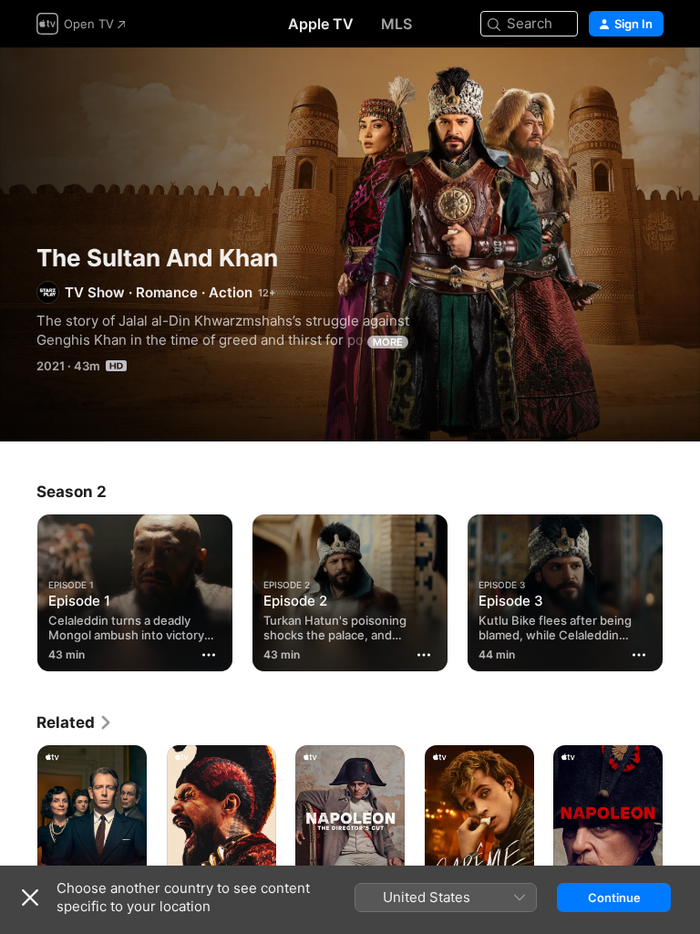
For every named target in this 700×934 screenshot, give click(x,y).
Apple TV (321, 24)
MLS (396, 24)
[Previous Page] (18, 589)
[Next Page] (682, 589)
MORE (388, 342)
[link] (74, 722)
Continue (614, 897)
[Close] (30, 897)
